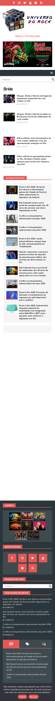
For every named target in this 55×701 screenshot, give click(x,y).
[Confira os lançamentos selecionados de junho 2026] (12, 230)
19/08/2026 (9, 607)
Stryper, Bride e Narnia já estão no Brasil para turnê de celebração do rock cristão (34, 116)
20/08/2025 (23, 104)
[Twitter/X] (24, 3)
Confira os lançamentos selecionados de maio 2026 (32, 282)
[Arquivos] (41, 3)
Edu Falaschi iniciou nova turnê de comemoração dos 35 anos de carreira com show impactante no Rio (33, 206)
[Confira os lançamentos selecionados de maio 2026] (12, 284)
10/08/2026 (9, 620)
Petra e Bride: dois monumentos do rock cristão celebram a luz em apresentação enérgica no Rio (34, 140)
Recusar (33, 697)
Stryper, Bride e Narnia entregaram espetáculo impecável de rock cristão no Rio (34, 98)
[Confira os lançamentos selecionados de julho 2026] (12, 219)
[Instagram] (19, 3)
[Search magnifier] (53, 79)
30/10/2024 (23, 146)
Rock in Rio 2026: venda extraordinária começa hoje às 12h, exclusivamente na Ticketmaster (32, 242)
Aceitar (22, 697)
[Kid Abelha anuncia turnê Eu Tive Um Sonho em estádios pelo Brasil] (39, 526)
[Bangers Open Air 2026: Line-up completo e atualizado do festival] (33, 535)
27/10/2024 (10, 167)
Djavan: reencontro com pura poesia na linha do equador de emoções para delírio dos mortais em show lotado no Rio (33, 257)
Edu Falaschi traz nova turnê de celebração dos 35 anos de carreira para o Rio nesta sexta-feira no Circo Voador (33, 271)
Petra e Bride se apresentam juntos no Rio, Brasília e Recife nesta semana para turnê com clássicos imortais (34, 160)
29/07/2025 (23, 122)
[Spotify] (35, 3)
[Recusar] (51, 692)
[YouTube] (30, 3)
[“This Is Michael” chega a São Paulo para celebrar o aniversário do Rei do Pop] (27, 517)
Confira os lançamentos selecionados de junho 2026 (32, 228)
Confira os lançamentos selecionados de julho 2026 (32, 217)
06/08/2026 (9, 635)
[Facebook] (13, 3)
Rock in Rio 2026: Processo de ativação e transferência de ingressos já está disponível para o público (33, 296)
